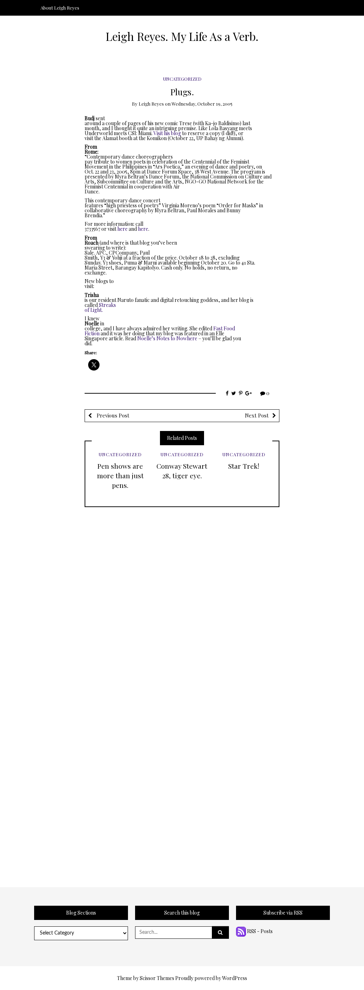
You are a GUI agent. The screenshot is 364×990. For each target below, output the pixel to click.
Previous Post (112, 415)
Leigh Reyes (151, 104)
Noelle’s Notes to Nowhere (167, 338)
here (122, 228)
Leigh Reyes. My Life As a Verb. (182, 36)
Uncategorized (182, 79)
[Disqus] (182, 596)
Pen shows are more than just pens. (120, 475)
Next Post (257, 415)
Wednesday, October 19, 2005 (202, 104)
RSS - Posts (259, 931)
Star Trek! (243, 465)
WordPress (234, 978)
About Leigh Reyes (60, 8)
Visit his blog (167, 133)
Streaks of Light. (100, 307)
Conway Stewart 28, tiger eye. (181, 470)
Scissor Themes (157, 978)
